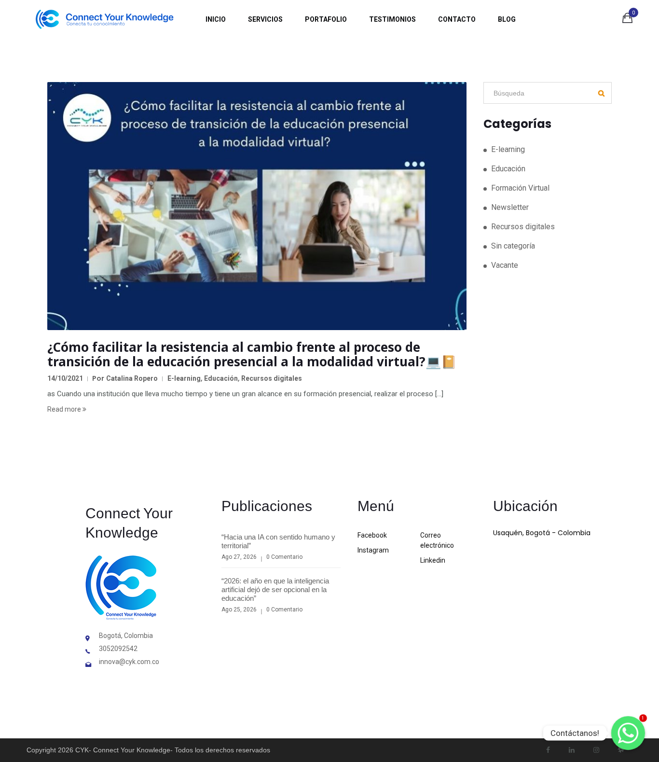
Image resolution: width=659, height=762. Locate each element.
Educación (221, 378)
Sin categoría (513, 245)
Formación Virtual (520, 188)
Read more (64, 409)
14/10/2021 (65, 378)
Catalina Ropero (132, 378)
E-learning (184, 378)
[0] (627, 20)
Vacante (504, 265)
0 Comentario (284, 557)
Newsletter (510, 207)
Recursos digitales (271, 378)
